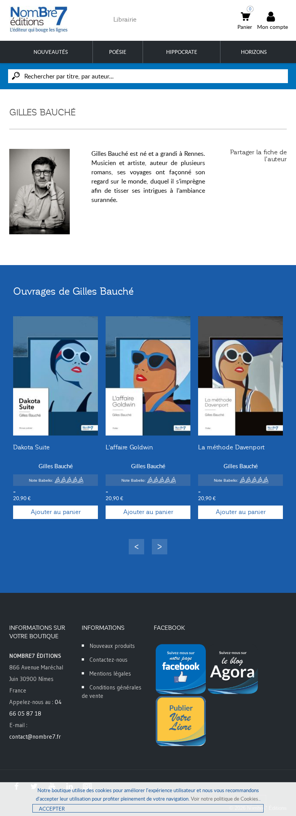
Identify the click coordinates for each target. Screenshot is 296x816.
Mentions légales (110, 673)
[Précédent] (136, 546)
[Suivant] (159, 546)
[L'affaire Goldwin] (148, 376)
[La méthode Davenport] (240, 376)
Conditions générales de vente (111, 691)
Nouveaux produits (112, 645)
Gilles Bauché (56, 466)
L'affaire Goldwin (129, 447)
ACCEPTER (52, 808)
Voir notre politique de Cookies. (225, 798)
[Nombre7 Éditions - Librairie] (39, 19)
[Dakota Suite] (55, 376)
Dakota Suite (31, 447)
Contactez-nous (108, 659)
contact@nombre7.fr (35, 736)
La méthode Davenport (231, 447)
